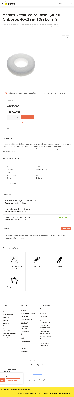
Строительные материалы (25, 310)
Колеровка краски (45, 336)
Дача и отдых (25, 334)
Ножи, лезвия (36, 266)
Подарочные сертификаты (44, 340)
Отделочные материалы (28, 313)
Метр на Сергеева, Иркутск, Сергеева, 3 (18, 209)
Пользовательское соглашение (8, 329)
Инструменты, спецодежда (25, 323)
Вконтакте (30, 380)
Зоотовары (24, 349)
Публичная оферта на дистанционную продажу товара (9, 335)
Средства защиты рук (14, 287)
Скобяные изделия (26, 319)
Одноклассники (39, 380)
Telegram (34, 380)
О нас (5, 305)
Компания (6, 323)
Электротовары (25, 331)
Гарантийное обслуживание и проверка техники (45, 327)
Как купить (6, 320)
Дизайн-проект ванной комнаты (45, 332)
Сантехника (24, 316)
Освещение (24, 351)
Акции (5, 309)
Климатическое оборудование (25, 342)
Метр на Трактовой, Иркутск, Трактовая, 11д (19, 217)
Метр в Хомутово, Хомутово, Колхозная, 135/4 (20, 201)
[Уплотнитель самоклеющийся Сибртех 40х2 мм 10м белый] (21, 65)
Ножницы (59, 266)
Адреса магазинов (37, 374)
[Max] (44, 380)
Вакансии (6, 317)
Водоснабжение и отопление (26, 327)
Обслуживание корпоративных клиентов (44, 345)
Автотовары (24, 346)
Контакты (6, 326)
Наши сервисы (45, 305)
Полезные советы (8, 314)
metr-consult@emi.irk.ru (37, 365)
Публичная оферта (64, 393)
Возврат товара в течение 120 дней (45, 321)
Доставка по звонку (46, 309)
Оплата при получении (43, 312)
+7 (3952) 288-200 (31, 361)
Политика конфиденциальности (27, 393)
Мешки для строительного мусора (14, 267)
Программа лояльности (43, 317)
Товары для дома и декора (26, 337)
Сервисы (5, 312)
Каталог (24, 305)
